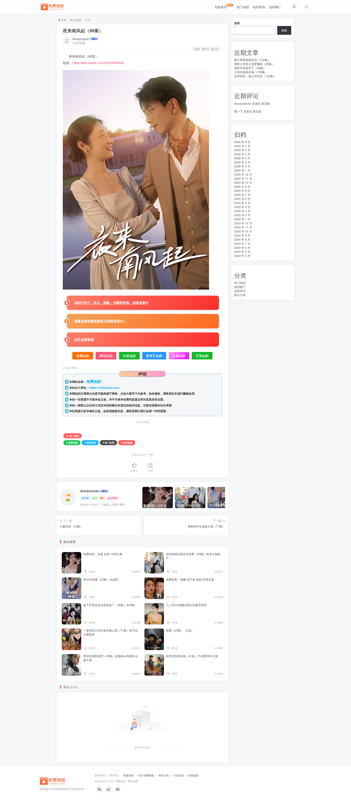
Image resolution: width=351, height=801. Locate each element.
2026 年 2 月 (242, 166)
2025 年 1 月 (242, 219)
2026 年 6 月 (242, 150)
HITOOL (114, 775)
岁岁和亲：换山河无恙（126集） (255, 76)
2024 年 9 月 (242, 235)
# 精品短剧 (127, 442)
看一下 (238, 111)
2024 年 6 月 (242, 247)
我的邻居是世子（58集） (250, 68)
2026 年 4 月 (242, 158)
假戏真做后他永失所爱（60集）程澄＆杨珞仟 (193, 556)
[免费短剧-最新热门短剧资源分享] (52, 781)
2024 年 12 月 (243, 223)
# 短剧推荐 (90, 442)
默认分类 (240, 295)
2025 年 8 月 (242, 191)
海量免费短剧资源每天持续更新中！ (100, 321)
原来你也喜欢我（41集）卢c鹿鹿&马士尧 (192, 656)
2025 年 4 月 (242, 207)
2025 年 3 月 (242, 211)
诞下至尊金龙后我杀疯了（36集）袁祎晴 (109, 605)
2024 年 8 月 (242, 239)
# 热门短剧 (108, 442)
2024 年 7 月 (242, 243)
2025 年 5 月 (242, 203)
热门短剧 (243, 7)
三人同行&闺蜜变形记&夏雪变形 (186, 605)
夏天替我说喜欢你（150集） (252, 60)
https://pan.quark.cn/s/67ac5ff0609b (98, 62)
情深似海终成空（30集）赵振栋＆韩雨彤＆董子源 (110, 658)
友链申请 (100, 775)
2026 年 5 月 (242, 154)
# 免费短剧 (72, 442)
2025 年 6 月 (242, 199)
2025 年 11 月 (243, 178)
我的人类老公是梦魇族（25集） (254, 64)
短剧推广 (275, 7)
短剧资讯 (259, 7)
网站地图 (133, 781)
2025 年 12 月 (243, 174)
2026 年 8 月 (242, 142)
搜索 (237, 23)
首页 (63, 20)
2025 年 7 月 (242, 195)
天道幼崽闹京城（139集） (251, 72)
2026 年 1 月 (242, 170)
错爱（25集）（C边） (180, 630)
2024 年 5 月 (242, 252)
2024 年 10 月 (243, 231)
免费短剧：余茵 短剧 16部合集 (102, 554)
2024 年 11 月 (243, 227)
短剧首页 (223, 6)
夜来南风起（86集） (83, 30)
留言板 (265, 103)
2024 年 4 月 (242, 256)
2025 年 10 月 (243, 182)
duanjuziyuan (81, 39)
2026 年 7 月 (242, 146)
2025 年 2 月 (242, 215)
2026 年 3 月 (242, 162)
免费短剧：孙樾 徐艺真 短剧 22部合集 (190, 579)
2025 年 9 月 (242, 187)
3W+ (87, 498)
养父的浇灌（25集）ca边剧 (100, 579)
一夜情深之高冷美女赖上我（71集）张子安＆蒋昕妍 (110, 632)
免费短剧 (121, 781)
